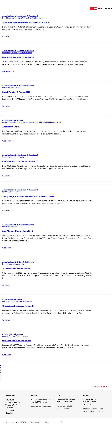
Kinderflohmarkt (39, 122)
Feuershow (22, 122)
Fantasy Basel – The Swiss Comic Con (20, 161)
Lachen (25, 336)
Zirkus (18, 192)
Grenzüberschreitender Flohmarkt (18, 306)
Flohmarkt (14, 301)
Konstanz (28, 301)
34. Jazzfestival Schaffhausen (16, 268)
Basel (4, 18)
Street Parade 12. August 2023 (16, 92)
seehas (20, 120)
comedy (5, 336)
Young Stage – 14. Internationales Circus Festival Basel (28, 196)
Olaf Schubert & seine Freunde (16, 341)
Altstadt (5, 122)
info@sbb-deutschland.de (93, 409)
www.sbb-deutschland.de (93, 411)
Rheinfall (28, 53)
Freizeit (13, 16)
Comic (5, 157)
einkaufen (6, 301)
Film (16, 157)
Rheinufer (39, 18)
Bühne (4, 264)
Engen (11, 122)
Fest (4, 87)
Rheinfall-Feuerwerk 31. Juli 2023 (18, 57)
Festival (11, 264)
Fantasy (11, 157)
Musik (14, 87)
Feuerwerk (11, 18)
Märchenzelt (51, 122)
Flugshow (14, 53)
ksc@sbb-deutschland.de (41, 407)
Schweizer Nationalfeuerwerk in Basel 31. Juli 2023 (26, 22)
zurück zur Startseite (99, 386)
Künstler (12, 192)
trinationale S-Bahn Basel (27, 16)
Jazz (22, 264)
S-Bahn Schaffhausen (25, 51)
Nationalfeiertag (28, 18)
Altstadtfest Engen (11, 127)
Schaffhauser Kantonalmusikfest (17, 231)
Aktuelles (6, 16)
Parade (20, 87)
